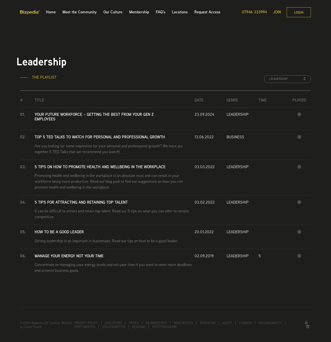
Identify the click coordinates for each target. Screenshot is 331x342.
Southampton (113, 326)
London (245, 322)
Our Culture (112, 12)
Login (298, 12)
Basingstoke (156, 322)
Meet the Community (80, 12)
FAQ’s (160, 12)
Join (277, 12)
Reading (138, 326)
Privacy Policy (86, 322)
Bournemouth (270, 322)
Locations (180, 12)
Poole (134, 322)
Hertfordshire (164, 326)
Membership (139, 12)
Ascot (227, 322)
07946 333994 (254, 12)
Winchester (183, 322)
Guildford (113, 322)
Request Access (207, 12)
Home (51, 12)
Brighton (207, 322)
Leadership (238, 114)
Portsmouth (84, 326)
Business (235, 137)
